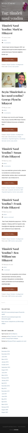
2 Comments (7, 43)
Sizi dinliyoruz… (14, 334)
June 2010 (4, 396)
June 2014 (4, 372)
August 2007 (5, 412)
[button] (24, 4)
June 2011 (4, 393)
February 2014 (5, 378)
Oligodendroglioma (14, 138)
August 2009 (5, 409)
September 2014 (6, 367)
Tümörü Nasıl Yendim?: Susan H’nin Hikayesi (11, 152)
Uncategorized (19, 64)
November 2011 (6, 391)
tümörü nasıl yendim (13, 66)
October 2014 (5, 364)
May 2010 (4, 399)
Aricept (19, 136)
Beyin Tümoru (8, 3)
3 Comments (7, 113)
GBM (21, 189)
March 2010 (5, 404)
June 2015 (4, 356)
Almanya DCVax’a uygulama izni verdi (16, 341)
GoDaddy (16, 429)
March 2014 (5, 375)
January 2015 (5, 362)
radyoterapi (22, 138)
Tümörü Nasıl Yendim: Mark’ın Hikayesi (12, 29)
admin (5, 40)
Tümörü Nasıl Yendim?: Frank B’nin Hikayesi (11, 203)
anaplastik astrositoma (14, 189)
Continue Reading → (9, 59)
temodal (4, 141)
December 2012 (6, 386)
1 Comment (7, 270)
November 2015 (6, 354)
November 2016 (6, 351)
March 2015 (5, 359)
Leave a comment (9, 217)
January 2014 (5, 380)
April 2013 (4, 383)
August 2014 (5, 370)
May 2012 (4, 388)
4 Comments (7, 166)
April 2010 (4, 401)
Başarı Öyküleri (11, 64)
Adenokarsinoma (12, 136)
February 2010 (5, 407)
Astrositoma (5, 138)
